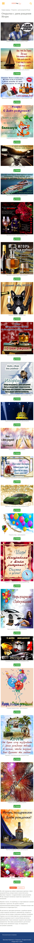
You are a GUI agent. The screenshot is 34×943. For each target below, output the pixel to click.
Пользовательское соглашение (9, 934)
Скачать (18, 45)
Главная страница (6, 10)
